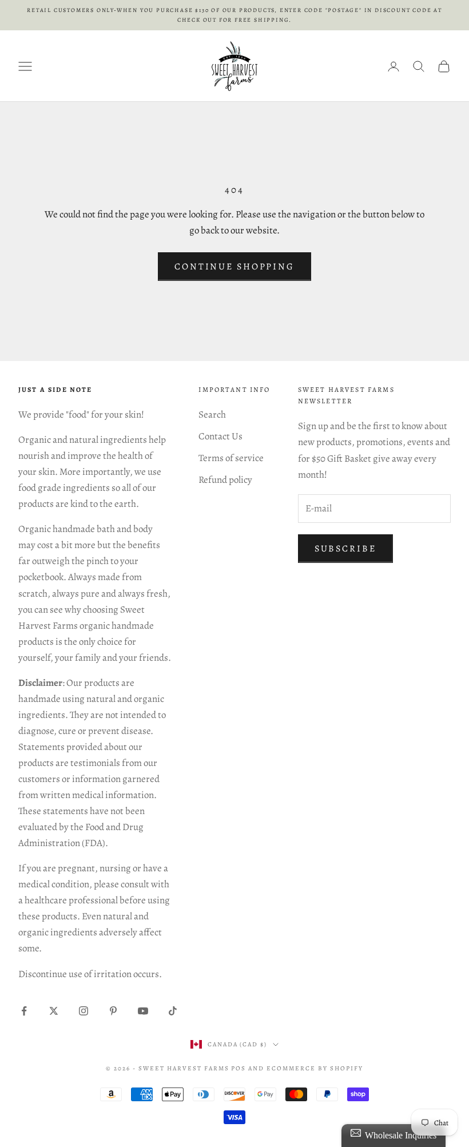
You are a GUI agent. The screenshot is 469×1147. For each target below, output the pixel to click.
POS (238, 1068)
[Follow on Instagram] (83, 1011)
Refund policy (225, 479)
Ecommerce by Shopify (315, 1068)
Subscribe (345, 548)
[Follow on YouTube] (143, 1011)
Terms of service (231, 458)
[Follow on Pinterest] (113, 1011)
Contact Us (220, 436)
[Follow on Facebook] (24, 1011)
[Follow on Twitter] (53, 1011)
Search (212, 414)
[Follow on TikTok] (172, 1011)
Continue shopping (234, 266)
